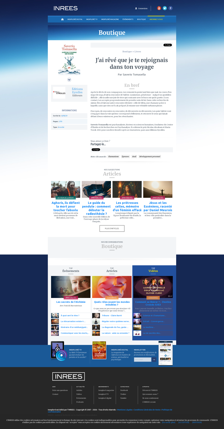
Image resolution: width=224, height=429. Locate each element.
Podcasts (80, 402)
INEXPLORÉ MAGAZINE (110, 19)
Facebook (124, 390)
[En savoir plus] (168, 422)
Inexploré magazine (106, 390)
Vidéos (79, 394)
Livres (137, 51)
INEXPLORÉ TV (91, 19)
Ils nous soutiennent (150, 398)
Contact (55, 394)
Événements (128, 19)
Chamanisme (113, 156)
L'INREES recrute (149, 402)
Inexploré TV (103, 394)
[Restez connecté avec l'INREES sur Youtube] (159, 9)
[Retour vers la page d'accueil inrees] (66, 9)
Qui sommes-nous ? (150, 394)
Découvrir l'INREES (150, 390)
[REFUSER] (197, 422)
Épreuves (125, 156)
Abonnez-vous (156, 19)
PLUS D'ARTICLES (112, 228)
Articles (79, 390)
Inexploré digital (104, 398)
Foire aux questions (60, 390)
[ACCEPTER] (183, 422)
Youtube (123, 398)
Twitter (123, 394)
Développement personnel (149, 156)
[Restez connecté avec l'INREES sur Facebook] (171, 9)
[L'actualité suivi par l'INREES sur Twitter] (165, 9)
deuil (134, 156)
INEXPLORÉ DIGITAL (75, 19)
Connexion (142, 8)
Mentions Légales (124, 410)
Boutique (141, 19)
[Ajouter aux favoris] (69, 80)
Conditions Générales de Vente (147, 410)
